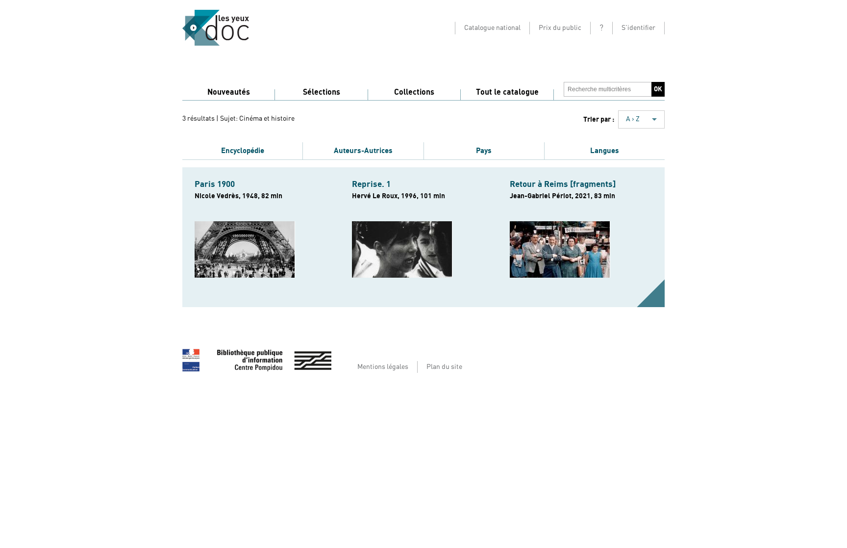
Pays (484, 151)
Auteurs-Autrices (363, 151)
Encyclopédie (242, 151)
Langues (604, 151)
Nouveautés (228, 92)
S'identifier (638, 28)
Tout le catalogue (507, 92)
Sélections (321, 92)
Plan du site (444, 367)
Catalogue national (492, 28)
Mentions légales (382, 367)
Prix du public (560, 28)
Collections (414, 92)
